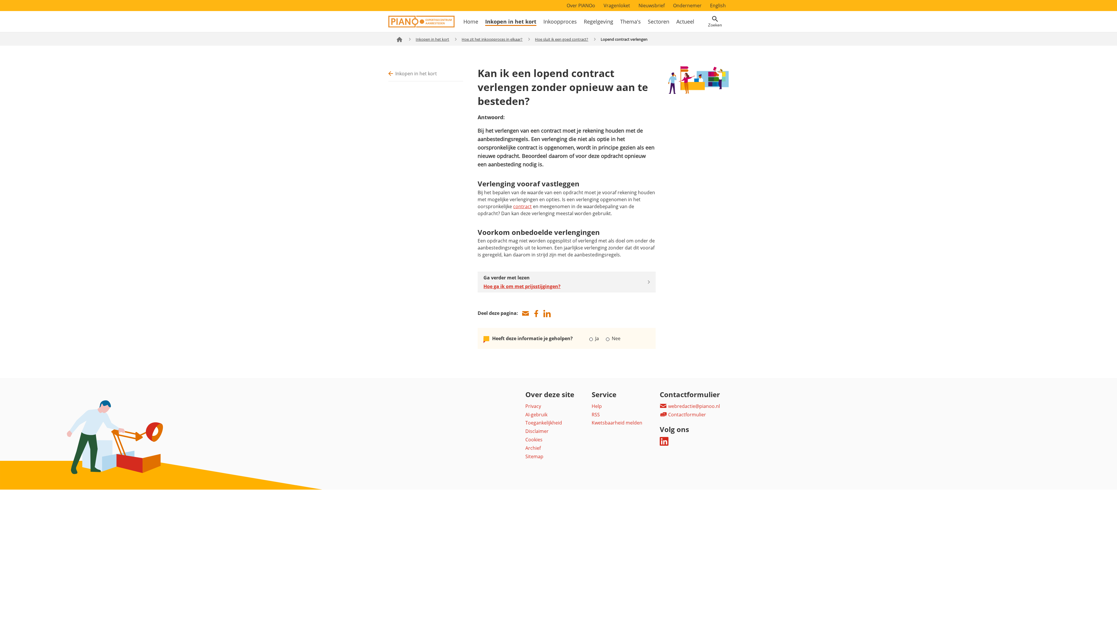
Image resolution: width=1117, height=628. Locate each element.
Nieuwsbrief (651, 5)
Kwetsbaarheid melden (617, 423)
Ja (597, 338)
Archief (533, 448)
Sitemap (534, 456)
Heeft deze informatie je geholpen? (532, 338)
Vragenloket (617, 5)
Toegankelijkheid (543, 423)
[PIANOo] (421, 26)
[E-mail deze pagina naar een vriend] (525, 313)
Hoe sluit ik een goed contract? (561, 39)
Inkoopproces (560, 21)
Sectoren (658, 21)
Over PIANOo (581, 5)
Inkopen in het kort (510, 21)
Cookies (534, 439)
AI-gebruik (536, 414)
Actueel (685, 21)
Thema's (630, 21)
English (718, 5)
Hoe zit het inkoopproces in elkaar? (492, 39)
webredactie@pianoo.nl (693, 406)
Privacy (533, 406)
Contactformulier (686, 414)
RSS (596, 414)
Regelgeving (598, 21)
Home (470, 21)
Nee (615, 338)
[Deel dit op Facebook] (536, 313)
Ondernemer (687, 5)
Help (597, 406)
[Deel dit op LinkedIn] (547, 313)
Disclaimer (537, 431)
